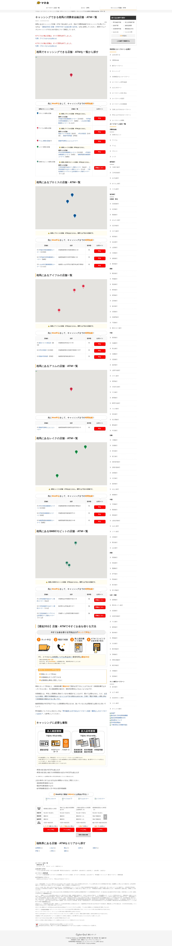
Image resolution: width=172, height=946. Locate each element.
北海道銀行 (115, 204)
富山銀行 (114, 348)
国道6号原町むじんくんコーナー (68, 141)
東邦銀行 (114, 264)
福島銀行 (114, 258)
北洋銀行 (114, 209)
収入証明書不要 (129, 22)
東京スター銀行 (116, 328)
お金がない (103, 870)
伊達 (36, 851)
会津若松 (38, 848)
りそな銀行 (115, 189)
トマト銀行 (115, 531)
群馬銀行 (114, 295)
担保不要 (115, 25)
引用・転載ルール (82, 939)
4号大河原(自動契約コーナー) (67, 152)
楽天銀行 (114, 687)
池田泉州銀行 (116, 462)
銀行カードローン (117, 66)
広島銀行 (114, 537)
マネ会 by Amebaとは (71, 938)
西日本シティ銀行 (117, 605)
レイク (114, 156)
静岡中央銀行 (116, 403)
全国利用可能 (117, 29)
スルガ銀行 (115, 408)
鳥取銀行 (114, 515)
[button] (71, 75)
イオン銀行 (115, 703)
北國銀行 (114, 354)
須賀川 (95, 848)
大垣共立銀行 (116, 387)
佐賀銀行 (114, 610)
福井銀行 (114, 365)
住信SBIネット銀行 (118, 698)
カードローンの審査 (118, 120)
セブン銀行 (115, 692)
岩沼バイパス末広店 (64, 133)
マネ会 (37, 11)
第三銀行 (114, 456)
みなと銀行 (115, 489)
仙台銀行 (114, 242)
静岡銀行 (114, 398)
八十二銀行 (115, 376)
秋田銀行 (114, 236)
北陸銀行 (114, 359)
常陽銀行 (114, 279)
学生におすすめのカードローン (121, 115)
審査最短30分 (129, 29)
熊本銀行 (114, 632)
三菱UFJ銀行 (116, 167)
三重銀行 (114, 440)
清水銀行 (114, 414)
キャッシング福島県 (69, 11)
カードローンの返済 (118, 98)
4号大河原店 (82, 133)
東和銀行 (114, 290)
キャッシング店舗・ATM (118, 8)
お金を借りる (116, 55)
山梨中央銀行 (116, 370)
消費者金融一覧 (40, 864)
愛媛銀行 (114, 568)
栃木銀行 (114, 306)
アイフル (114, 140)
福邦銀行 (114, 484)
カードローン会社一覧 (53, 8)
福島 (65, 851)
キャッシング (116, 71)
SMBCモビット (116, 135)
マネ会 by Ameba (45, 909)
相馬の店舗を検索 (83, 834)
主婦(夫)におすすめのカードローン (44, 879)
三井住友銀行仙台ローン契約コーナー (70, 167)
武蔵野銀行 (115, 317)
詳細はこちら (99, 168)
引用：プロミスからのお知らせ (46, 46)
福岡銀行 (114, 600)
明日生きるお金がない (65, 870)
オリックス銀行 (116, 709)
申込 (99, 118)
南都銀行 (114, 494)
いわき (52, 848)
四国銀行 (114, 557)
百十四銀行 (115, 590)
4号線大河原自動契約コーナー (67, 119)
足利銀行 (114, 301)
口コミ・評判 (85, 8)
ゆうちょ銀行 (116, 183)
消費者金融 (115, 60)
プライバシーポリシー (94, 939)
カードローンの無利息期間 (42, 874)
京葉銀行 (114, 311)
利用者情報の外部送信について (77, 941)
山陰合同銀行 (116, 520)
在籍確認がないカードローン (121, 76)
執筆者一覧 (97, 938)
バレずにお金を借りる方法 (42, 870)
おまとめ (115, 32)
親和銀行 (114, 627)
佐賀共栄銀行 (116, 616)
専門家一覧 (90, 938)
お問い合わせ (99, 941)
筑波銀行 (114, 284)
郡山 (65, 848)
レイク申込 (99, 829)
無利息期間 (128, 25)
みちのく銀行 (116, 220)
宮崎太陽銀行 (116, 660)
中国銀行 (114, 504)
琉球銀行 (114, 676)
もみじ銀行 (115, 526)
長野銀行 (114, 381)
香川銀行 (114, 585)
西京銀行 (114, 542)
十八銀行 (114, 621)
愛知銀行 (114, 425)
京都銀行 (114, 445)
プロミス (114, 151)
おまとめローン (116, 87)
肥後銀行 (114, 638)
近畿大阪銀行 (116, 467)
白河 (79, 848)
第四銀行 (114, 337)
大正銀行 (114, 478)
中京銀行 (114, 430)
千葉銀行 (114, 322)
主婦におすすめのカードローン (121, 109)
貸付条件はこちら (47, 893)
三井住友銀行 (116, 172)
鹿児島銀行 (115, 649)
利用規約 (73, 939)
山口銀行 (114, 548)
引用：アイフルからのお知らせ (46, 38)
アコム (114, 145)
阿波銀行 (114, 579)
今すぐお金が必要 (54, 870)
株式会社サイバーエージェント (69, 925)
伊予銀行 (114, 574)
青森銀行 (114, 214)
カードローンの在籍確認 (119, 104)
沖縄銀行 (114, 671)
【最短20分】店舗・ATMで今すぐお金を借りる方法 (59, 27)
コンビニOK (128, 32)
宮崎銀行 (114, 654)
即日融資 (97, 874)
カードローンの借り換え (119, 93)
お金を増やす (75, 870)
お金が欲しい (90, 870)
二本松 (52, 851)
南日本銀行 (115, 665)
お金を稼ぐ (96, 870)
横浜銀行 (114, 273)
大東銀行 (114, 253)
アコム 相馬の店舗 (44, 141)
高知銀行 (114, 563)
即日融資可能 (117, 22)
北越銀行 (114, 343)
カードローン (44, 11)
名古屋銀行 (115, 419)
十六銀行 (114, 392)
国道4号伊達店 (67, 136)
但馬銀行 (114, 473)
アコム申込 (83, 829)
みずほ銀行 (115, 178)
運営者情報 (82, 938)
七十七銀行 (115, 231)
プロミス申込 (50, 829)
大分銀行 (114, 643)
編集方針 (104, 938)
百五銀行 (114, 451)
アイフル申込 (67, 829)
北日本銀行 (115, 225)
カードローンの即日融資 (119, 82)
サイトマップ (91, 941)
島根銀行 (114, 509)
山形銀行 (114, 247)
